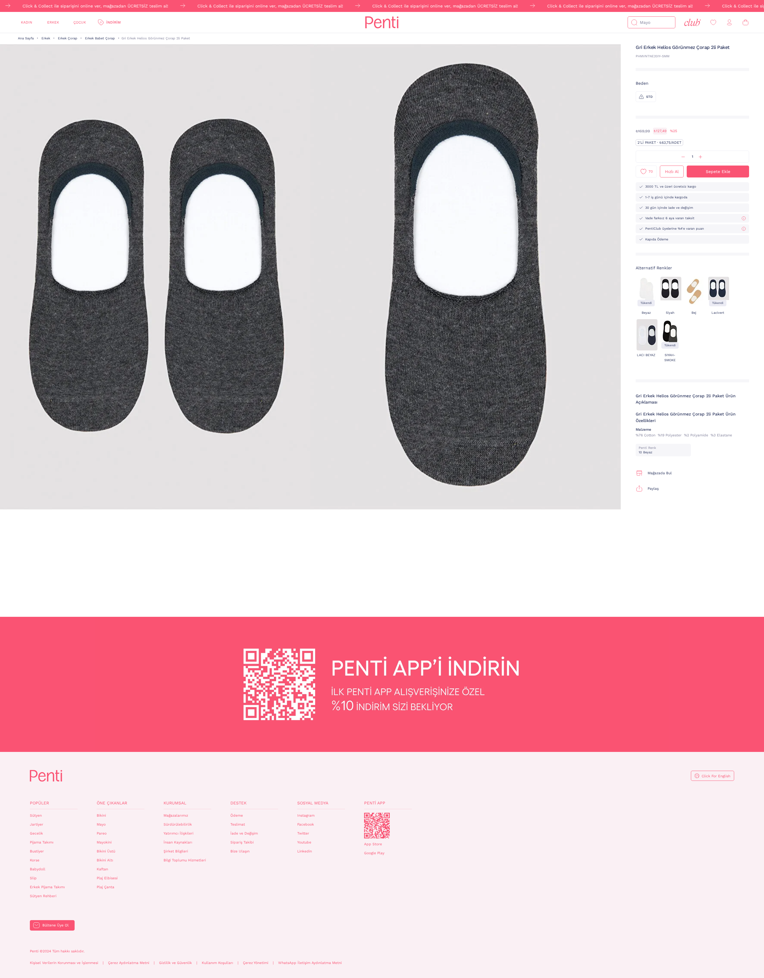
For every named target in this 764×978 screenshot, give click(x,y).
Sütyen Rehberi (43, 896)
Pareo (102, 833)
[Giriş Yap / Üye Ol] (729, 22)
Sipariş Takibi (242, 842)
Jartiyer (36, 824)
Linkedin (304, 851)
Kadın (26, 22)
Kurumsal (175, 803)
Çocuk (79, 22)
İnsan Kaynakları (178, 842)
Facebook (305, 824)
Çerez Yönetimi (255, 963)
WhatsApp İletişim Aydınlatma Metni (310, 963)
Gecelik (36, 833)
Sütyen (36, 815)
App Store (373, 844)
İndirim (113, 22)
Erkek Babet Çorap (100, 38)
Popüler (39, 803)
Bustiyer (37, 851)
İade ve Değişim (244, 833)
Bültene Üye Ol (55, 925)
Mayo (101, 824)
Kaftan (102, 869)
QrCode (377, 825)
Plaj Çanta (105, 887)
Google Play (374, 853)
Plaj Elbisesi (107, 878)
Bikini (101, 815)
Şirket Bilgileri (176, 851)
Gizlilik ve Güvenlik (175, 963)
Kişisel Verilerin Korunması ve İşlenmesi (64, 963)
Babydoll (37, 869)
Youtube (304, 842)
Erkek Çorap (67, 38)
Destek (238, 803)
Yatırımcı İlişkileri (178, 833)
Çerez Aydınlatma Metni (128, 963)
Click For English (716, 776)
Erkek (53, 22)
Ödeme (236, 815)
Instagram (306, 815)
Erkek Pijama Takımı (47, 887)
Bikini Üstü (106, 851)
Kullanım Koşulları (217, 963)
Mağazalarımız (176, 815)
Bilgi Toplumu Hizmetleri (185, 860)
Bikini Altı (105, 860)
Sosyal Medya (312, 803)
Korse (34, 860)
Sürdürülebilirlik (178, 824)
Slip (33, 878)
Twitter (303, 833)
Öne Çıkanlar (112, 803)
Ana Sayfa (26, 38)
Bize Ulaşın (239, 851)
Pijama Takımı (41, 842)
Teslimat (237, 824)
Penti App (374, 803)
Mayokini (104, 842)
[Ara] (634, 22)
